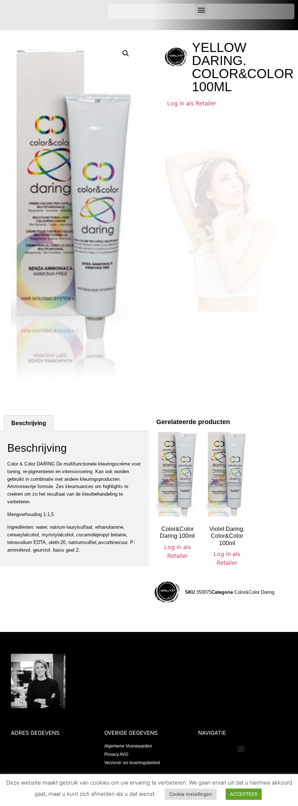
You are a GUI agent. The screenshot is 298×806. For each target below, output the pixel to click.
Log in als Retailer (191, 103)
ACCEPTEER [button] (243, 794)
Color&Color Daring (254, 592)
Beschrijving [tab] (28, 423)
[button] (201, 10)
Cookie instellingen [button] (190, 794)
